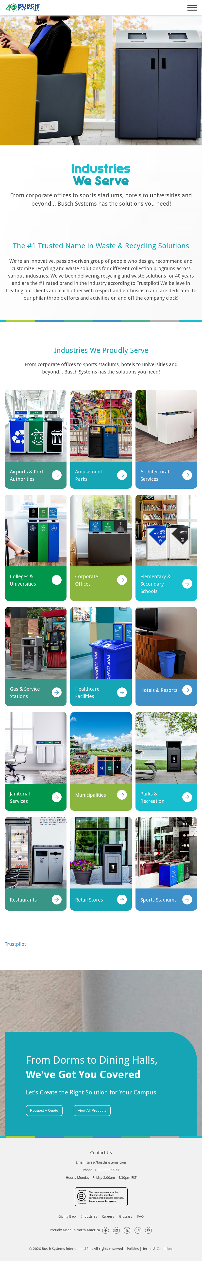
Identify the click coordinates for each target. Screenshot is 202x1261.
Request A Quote (44, 1110)
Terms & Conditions (158, 1248)
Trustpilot (15, 944)
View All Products (92, 1110)
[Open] (192, 8)
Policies (133, 1248)
